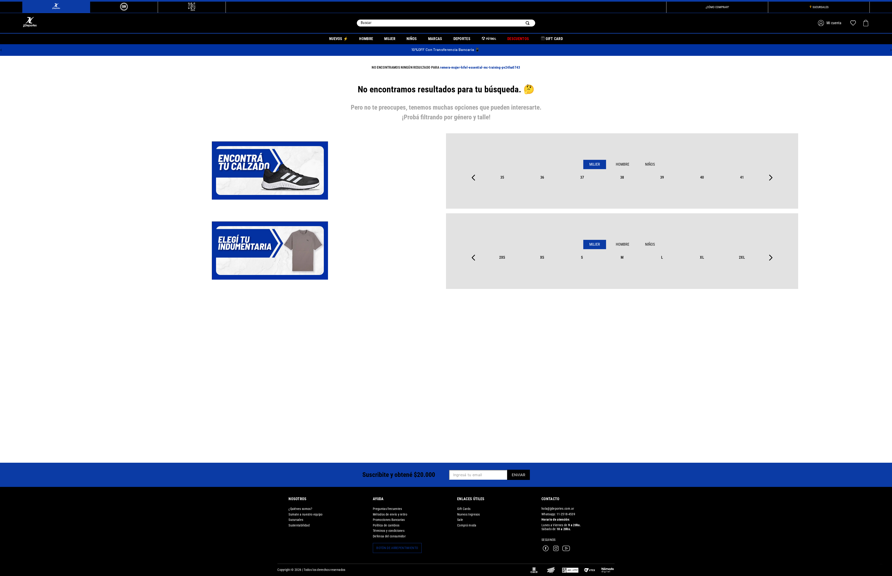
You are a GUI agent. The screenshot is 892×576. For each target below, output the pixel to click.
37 (582, 177)
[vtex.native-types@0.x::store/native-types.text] (570, 570)
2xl (742, 257)
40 (702, 177)
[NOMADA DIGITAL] (608, 570)
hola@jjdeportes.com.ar (557, 509)
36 (542, 177)
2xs (502, 257)
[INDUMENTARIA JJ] (270, 251)
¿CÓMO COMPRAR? (717, 7)
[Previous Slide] (1, 50)
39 (662, 177)
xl (702, 257)
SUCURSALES (821, 7)
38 (622, 177)
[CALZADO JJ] (270, 171)
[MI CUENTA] (830, 23)
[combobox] (446, 23)
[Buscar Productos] (528, 23)
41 (742, 177)
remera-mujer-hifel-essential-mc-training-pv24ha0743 (480, 67)
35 (502, 177)
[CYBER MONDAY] (551, 570)
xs (542, 257)
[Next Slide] (891, 50)
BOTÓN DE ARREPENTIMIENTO (397, 548)
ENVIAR (518, 474)
